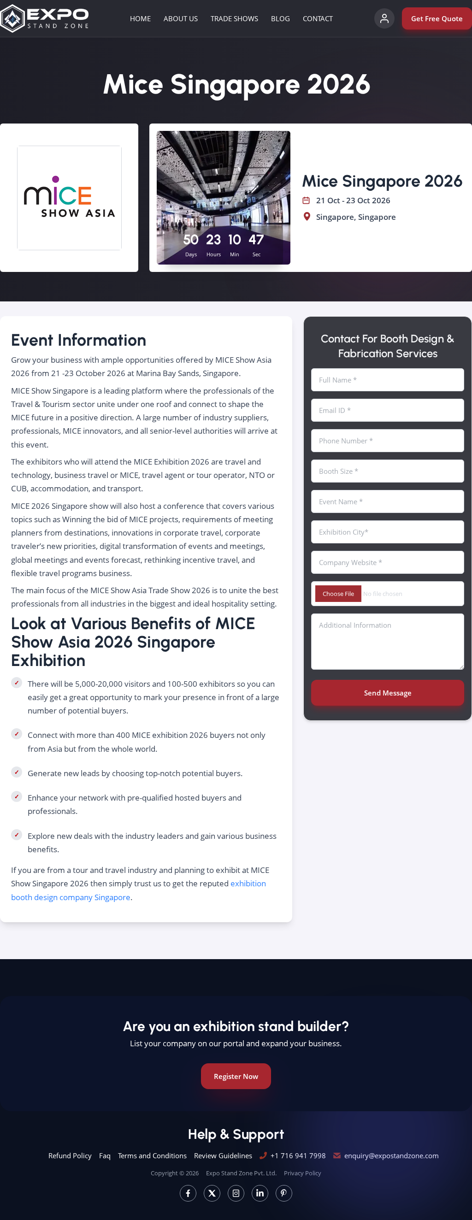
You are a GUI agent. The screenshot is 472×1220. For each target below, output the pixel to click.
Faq (105, 1155)
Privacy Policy (302, 1173)
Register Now (236, 1076)
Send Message (388, 692)
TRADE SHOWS (234, 18)
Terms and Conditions (152, 1155)
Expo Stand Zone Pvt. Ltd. (241, 1173)
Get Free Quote (437, 18)
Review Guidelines (223, 1155)
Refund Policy (70, 1155)
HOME (140, 18)
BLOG (280, 18)
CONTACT (318, 18)
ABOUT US (181, 18)
